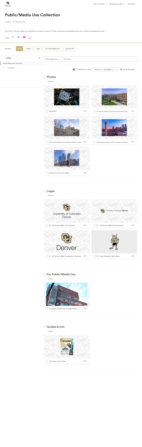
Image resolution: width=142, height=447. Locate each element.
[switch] (82, 69)
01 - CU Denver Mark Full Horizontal (109, 225)
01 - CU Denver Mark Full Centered (62, 225)
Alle (19, 49)
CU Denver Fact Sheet (57, 361)
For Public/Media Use (52, 49)
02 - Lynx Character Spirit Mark (108, 256)
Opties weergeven (129, 69)
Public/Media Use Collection (12, 63)
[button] (117, 4)
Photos (28, 49)
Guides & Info (69, 49)
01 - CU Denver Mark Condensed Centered (65, 256)
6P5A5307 (53, 111)
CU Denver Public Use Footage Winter (63, 309)
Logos (38, 49)
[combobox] (53, 59)
